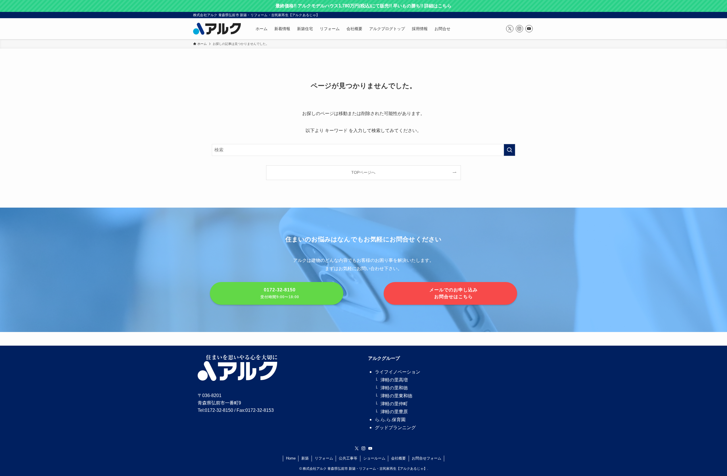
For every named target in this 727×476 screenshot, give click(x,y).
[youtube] (529, 28)
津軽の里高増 (394, 379)
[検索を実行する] (509, 150)
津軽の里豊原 (394, 411)
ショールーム (374, 458)
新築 (305, 458)
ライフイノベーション (397, 371)
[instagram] (519, 28)
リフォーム (324, 458)
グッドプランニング (395, 427)
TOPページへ (363, 172)
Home (291, 458)
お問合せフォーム (426, 458)
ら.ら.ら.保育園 (390, 419)
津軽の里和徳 (394, 387)
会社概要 (398, 458)
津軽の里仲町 (394, 403)
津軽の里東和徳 (396, 395)
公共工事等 (348, 458)
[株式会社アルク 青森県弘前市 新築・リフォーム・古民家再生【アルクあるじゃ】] (217, 29)
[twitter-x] (509, 28)
